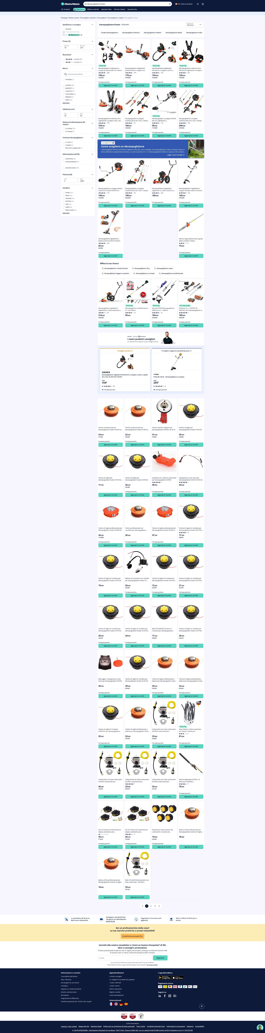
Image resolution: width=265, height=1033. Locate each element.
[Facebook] (164, 996)
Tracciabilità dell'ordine (69, 976)
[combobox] (194, 24)
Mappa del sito (84, 1026)
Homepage (64, 18)
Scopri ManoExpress (116, 995)
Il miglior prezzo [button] (124, 351)
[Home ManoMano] (70, 4)
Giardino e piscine (74, 18)
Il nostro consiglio (115, 976)
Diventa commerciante (69, 992)
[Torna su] (201, 1006)
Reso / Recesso (66, 980)
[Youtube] (174, 996)
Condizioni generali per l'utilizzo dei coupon (76, 1001)
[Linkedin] (159, 996)
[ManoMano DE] (121, 1004)
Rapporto (190, 1026)
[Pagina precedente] (142, 906)
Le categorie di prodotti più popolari (122, 980)
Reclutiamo (65, 995)
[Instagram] (169, 996)
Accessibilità (199, 1026)
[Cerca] (85, 4)
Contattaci (64, 986)
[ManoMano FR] (111, 1004)
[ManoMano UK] (116, 1004)
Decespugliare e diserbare (88, 18)
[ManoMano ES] (126, 1004)
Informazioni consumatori (176, 1026)
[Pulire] (170, 4)
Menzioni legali (96, 1026)
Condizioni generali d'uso (156, 1026)
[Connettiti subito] (197, 4)
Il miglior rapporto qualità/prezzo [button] (176, 351)
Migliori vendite (114, 992)
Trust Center (140, 1026)
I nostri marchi (114, 986)
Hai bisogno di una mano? (70, 983)
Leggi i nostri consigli (174, 155)
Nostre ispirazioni (115, 989)
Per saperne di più (152, 965)
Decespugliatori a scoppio (115, 18)
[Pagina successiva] (159, 906)
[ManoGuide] (260, 1027)
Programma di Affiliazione (70, 998)
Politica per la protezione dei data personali (119, 1026)
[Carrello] (202, 4)
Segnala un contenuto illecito (71, 989)
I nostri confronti (115, 983)
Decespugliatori (102, 18)
